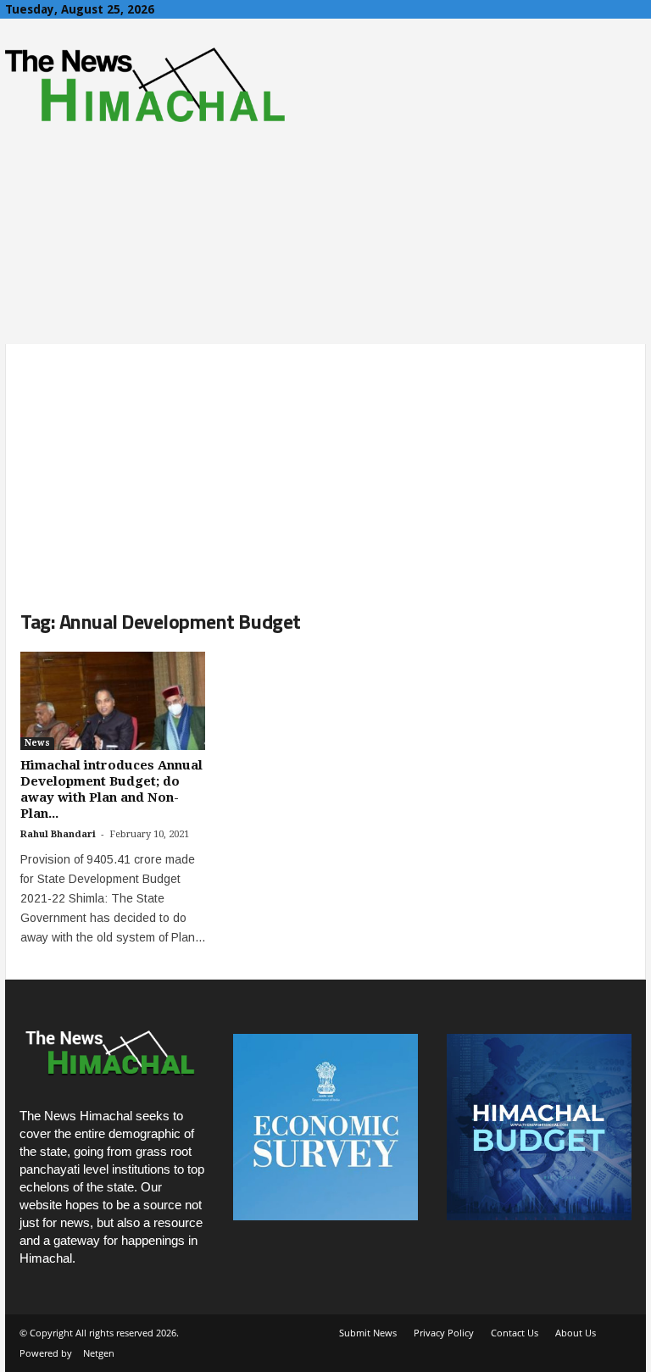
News (37, 742)
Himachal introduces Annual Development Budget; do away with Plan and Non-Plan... (111, 789)
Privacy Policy (444, 1332)
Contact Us (514, 1332)
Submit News (368, 1332)
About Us (575, 1332)
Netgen (98, 1353)
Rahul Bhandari (58, 834)
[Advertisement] (325, 462)
